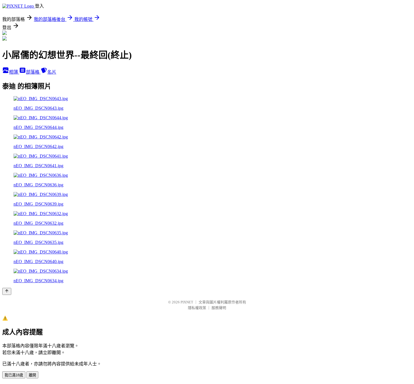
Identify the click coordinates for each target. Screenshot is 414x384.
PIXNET (187, 302)
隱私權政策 (197, 308)
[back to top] (6, 291)
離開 (32, 375)
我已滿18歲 (14, 375)
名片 (51, 72)
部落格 (33, 72)
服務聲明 (219, 308)
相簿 (14, 72)
